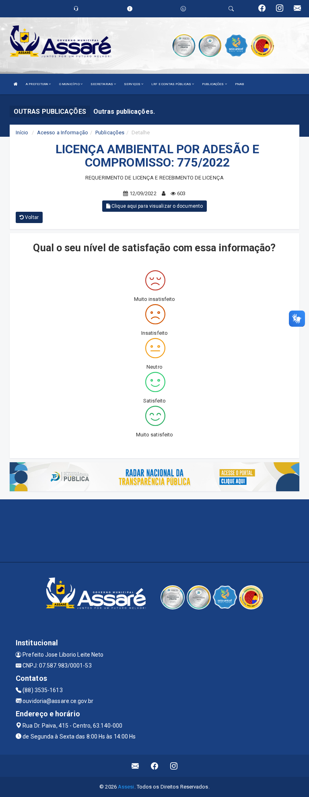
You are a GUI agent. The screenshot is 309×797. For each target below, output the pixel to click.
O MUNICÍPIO (69, 84)
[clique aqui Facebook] (155, 766)
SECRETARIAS (102, 84)
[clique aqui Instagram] (174, 766)
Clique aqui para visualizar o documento (156, 206)
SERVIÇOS (132, 84)
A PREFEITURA (37, 84)
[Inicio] (16, 84)
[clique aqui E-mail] (135, 766)
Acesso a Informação (62, 132)
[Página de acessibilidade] (183, 9)
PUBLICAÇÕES (213, 84)
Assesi (126, 787)
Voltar (31, 217)
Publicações (109, 132)
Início (22, 132)
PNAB (239, 84)
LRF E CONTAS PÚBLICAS (171, 84)
